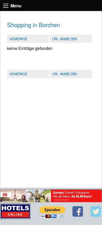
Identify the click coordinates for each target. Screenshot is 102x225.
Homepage (18, 38)
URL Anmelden (64, 38)
